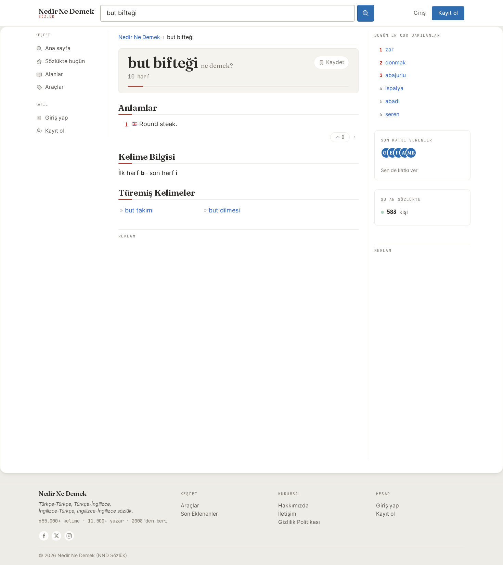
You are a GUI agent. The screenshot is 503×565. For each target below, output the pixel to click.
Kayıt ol (448, 13)
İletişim (287, 514)
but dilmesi (224, 210)
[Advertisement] (238, 288)
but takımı (139, 210)
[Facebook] (44, 536)
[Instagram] (69, 536)
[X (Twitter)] (56, 536)
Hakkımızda (293, 505)
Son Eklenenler (199, 514)
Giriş (420, 13)
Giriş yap (387, 505)
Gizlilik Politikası (299, 522)
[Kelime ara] (365, 13)
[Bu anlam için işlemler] (354, 136)
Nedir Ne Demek (139, 37)
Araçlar (190, 505)
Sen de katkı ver (399, 170)
